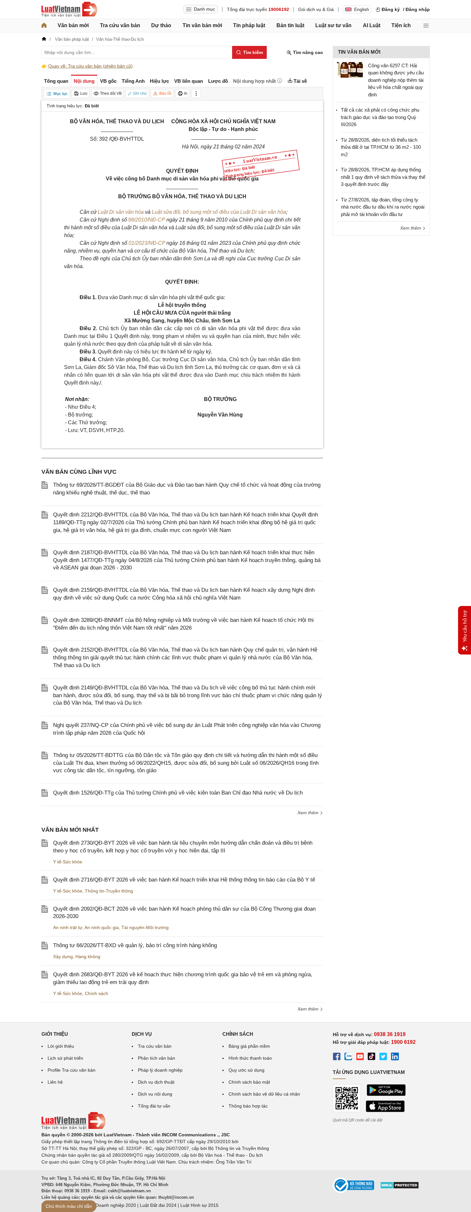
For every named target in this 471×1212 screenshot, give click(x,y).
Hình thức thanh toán (250, 1058)
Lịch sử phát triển (65, 1058)
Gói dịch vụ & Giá (316, 9)
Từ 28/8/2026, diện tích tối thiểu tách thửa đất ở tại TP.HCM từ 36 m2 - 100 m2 (381, 147)
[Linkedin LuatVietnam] (395, 1057)
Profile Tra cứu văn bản (71, 1070)
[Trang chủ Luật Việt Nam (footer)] (73, 1128)
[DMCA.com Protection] (399, 1187)
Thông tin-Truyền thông (109, 890)
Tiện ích (401, 25)
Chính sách (96, 993)
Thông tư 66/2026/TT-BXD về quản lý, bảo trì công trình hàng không (135, 945)
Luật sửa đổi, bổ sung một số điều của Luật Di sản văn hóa (219, 212)
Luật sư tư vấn (333, 25)
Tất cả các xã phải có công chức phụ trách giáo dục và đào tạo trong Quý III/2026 (380, 117)
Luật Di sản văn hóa (121, 212)
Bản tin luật (290, 25)
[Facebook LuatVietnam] (337, 1057)
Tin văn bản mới (202, 25)
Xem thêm (308, 812)
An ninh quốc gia (101, 927)
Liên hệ (55, 1082)
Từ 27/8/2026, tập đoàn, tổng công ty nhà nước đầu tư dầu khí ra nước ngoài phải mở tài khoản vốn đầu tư (382, 207)
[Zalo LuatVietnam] (348, 1057)
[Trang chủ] (44, 25)
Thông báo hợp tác (248, 1106)
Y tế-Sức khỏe (67, 861)
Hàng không (87, 956)
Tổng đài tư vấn (154, 1106)
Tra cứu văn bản (120, 25)
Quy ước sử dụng (246, 1070)
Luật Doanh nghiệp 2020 (110, 1205)
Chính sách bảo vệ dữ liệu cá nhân (264, 1094)
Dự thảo (161, 25)
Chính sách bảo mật (249, 1082)
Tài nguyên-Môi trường (145, 927)
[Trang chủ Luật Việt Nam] (69, 9)
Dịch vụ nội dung (155, 1094)
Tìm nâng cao (307, 52)
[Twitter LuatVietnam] (383, 1057)
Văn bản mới (73, 25)
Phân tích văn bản (156, 1058)
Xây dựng (63, 956)
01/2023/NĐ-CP (147, 243)
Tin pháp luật (249, 25)
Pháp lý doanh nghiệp (160, 1070)
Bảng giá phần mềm (249, 1046)
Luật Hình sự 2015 (199, 1205)
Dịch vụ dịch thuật (156, 1082)
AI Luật (371, 25)
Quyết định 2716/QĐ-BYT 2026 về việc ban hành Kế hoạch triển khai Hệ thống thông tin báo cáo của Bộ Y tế (184, 880)
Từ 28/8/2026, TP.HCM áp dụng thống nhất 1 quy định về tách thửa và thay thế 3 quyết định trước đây (383, 177)
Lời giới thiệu (61, 1046)
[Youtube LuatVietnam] (360, 1057)
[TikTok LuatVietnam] (372, 1057)
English (361, 9)
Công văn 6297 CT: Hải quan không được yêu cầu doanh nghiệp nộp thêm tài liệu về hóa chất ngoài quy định (396, 80)
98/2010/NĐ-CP (146, 219)
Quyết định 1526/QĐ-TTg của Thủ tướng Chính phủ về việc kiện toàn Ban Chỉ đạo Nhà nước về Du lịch (178, 793)
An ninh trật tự (67, 927)
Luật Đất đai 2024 (158, 1205)
